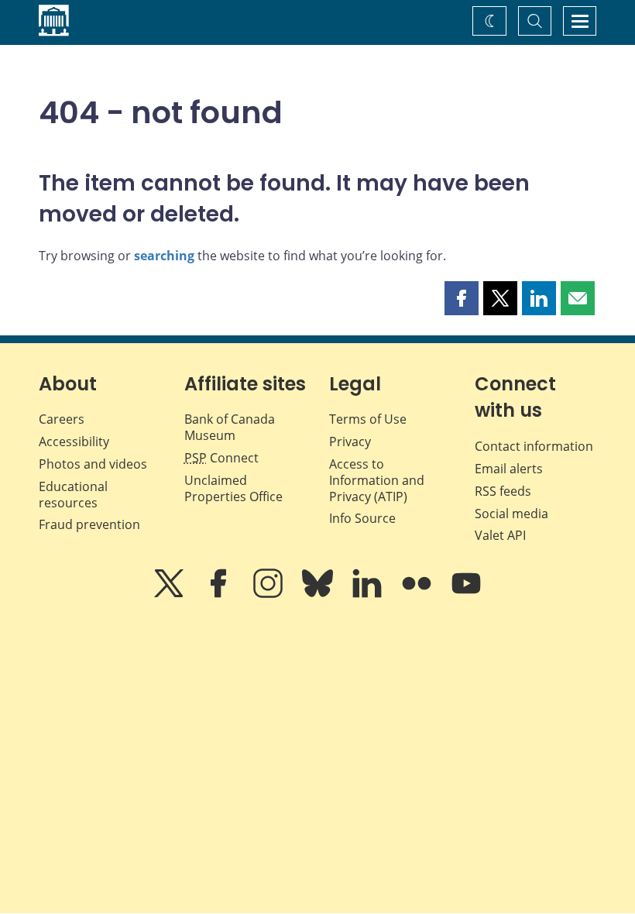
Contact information (534, 446)
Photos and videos (93, 463)
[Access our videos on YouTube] (466, 594)
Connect (221, 457)
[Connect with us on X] (170, 594)
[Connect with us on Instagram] (269, 594)
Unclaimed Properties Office (233, 488)
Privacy (350, 441)
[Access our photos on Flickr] (418, 594)
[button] (461, 298)
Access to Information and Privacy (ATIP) (376, 480)
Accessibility (74, 441)
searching (164, 255)
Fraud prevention (89, 524)
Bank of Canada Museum (229, 427)
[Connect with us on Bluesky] (319, 594)
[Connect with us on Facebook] (220, 594)
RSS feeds (503, 491)
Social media (511, 513)
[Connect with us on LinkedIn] (368, 594)
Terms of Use (368, 419)
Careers (61, 419)
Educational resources (73, 494)
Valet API (500, 535)
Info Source (362, 518)
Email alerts (509, 468)
